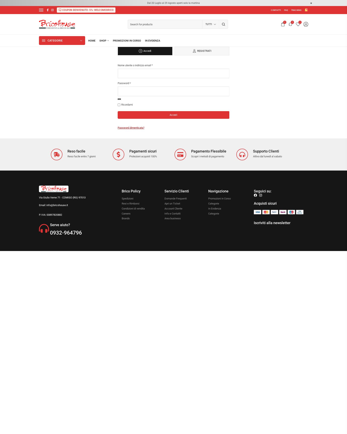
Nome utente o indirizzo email (135, 65)
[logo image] (57, 23)
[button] (145, 51)
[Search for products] (223, 24)
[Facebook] (255, 195)
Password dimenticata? (131, 127)
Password (124, 83)
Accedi (173, 115)
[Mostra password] (119, 99)
